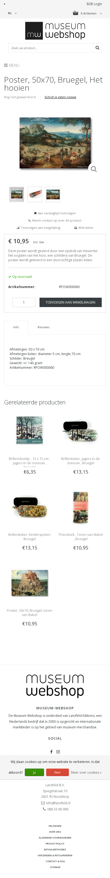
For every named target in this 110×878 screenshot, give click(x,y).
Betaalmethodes (55, 849)
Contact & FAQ (55, 861)
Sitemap (55, 867)
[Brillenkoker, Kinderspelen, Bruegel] (29, 506)
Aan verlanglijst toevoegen (57, 213)
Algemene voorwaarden (55, 837)
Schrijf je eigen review (60, 97)
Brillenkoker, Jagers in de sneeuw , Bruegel (80, 460)
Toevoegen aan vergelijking (40, 228)
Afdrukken (85, 228)
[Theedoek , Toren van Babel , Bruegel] (80, 506)
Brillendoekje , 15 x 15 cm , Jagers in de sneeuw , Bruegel (29, 463)
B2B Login (94, 4)
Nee (57, 772)
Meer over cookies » (86, 772)
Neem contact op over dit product (56, 220)
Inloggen (55, 826)
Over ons (55, 831)
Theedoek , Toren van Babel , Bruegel (80, 536)
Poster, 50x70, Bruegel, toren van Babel (29, 612)
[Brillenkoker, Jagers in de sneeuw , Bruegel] (80, 430)
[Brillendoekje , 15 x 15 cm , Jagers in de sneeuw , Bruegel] (29, 430)
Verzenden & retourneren (55, 855)
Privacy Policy (55, 843)
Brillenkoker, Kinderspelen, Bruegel (29, 536)
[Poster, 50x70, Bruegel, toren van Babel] (29, 582)
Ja (34, 772)
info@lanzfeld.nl (58, 803)
